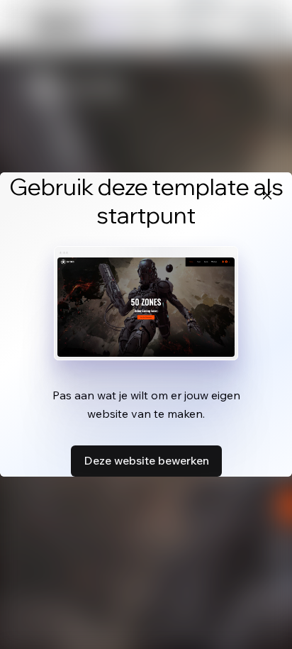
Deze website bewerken (146, 460)
